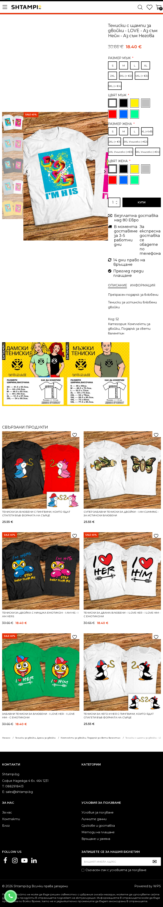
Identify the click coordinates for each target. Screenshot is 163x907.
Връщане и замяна (96, 839)
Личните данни (94, 819)
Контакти (11, 819)
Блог (6, 826)
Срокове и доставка (98, 826)
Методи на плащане (98, 832)
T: (3, 786)
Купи (142, 202)
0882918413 (16, 894)
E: (3, 792)
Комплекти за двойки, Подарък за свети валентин (129, 328)
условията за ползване (128, 870)
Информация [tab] (142, 285)
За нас (7, 812)
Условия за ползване (98, 812)
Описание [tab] (117, 285)
